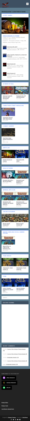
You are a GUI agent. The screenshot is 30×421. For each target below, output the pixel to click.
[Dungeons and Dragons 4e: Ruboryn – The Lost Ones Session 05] (22, 174)
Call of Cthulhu (20, 48)
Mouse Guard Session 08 (19, 224)
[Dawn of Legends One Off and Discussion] (8, 90)
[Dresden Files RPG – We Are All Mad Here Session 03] (8, 174)
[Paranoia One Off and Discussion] (22, 90)
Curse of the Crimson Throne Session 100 (14, 350)
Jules (5, 37)
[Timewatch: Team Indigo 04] (8, 262)
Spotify (8, 387)
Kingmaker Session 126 (13, 357)
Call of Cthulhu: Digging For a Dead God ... (8, 290)
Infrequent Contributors (12, 49)
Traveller (18, 66)
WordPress (25, 417)
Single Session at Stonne (11, 36)
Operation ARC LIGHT (12, 47)
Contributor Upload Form (8, 409)
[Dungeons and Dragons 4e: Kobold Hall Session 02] (22, 196)
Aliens (18, 65)
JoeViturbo (10, 57)
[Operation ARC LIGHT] (4, 47)
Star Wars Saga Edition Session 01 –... (8, 139)
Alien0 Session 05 (11, 73)
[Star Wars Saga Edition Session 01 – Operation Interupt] (8, 132)
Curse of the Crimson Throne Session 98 (17, 361)
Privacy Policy (5, 402)
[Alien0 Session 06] (4, 64)
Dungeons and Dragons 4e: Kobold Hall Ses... (8, 203)
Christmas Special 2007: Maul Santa (8, 118)
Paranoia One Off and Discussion (21, 96)
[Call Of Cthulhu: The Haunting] (22, 282)
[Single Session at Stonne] (15, 25)
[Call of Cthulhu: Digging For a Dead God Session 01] (4, 55)
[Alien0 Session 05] (4, 74)
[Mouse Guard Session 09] (8, 218)
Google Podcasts (11, 382)
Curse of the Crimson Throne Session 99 (17, 354)
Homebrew (18, 37)
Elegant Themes (12, 417)
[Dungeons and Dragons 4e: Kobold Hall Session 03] (8, 196)
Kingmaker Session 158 (12, 364)
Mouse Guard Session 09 (6, 224)
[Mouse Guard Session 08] (22, 218)
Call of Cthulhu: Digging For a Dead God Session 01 (17, 55)
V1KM (18, 58)
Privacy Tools (5, 405)
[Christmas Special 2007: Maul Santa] (8, 112)
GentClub (13, 37)
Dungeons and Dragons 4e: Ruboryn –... (20, 181)
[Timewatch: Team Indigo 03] (22, 262)
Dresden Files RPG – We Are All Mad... (8, 181)
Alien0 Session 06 (11, 64)
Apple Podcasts (11, 377)
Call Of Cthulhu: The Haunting (20, 289)
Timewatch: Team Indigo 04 (8, 268)
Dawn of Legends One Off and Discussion (7, 97)
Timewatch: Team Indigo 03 (21, 268)
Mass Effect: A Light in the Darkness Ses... (7, 247)
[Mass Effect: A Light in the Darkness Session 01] (8, 240)
